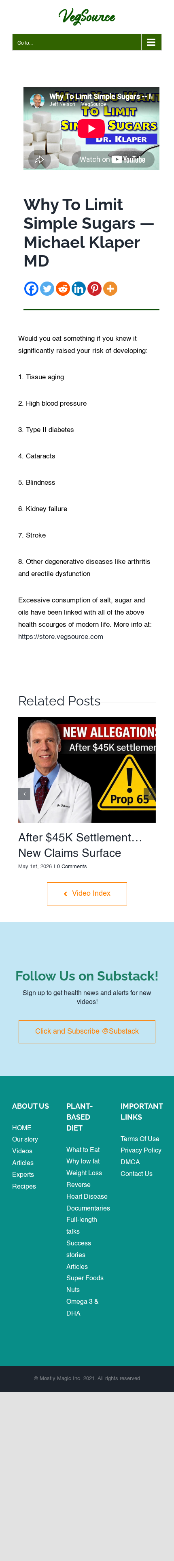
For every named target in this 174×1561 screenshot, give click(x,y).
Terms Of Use (140, 1139)
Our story (25, 1140)
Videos (22, 1151)
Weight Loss (84, 1173)
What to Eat (83, 1150)
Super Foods (85, 1278)
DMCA (130, 1162)
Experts (23, 1175)
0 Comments (72, 866)
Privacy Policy (141, 1151)
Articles (23, 1163)
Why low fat (83, 1162)
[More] (110, 289)
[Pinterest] (94, 289)
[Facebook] (31, 289)
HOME (22, 1128)
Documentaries (88, 1209)
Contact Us (137, 1174)
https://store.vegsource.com (60, 637)
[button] (24, 794)
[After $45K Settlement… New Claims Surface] (87, 720)
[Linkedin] (79, 289)
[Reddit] (63, 289)
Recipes (24, 1187)
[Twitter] (47, 289)
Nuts (73, 1290)
